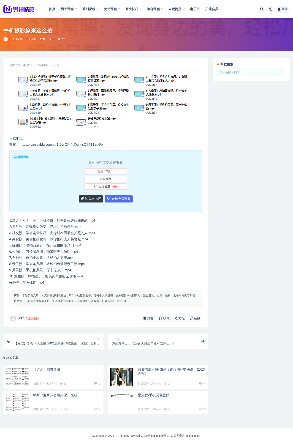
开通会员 (211, 9)
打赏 (150, 318)
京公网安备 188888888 (185, 435)
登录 (284, 9)
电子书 (195, 9)
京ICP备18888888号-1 (155, 435)
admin (28, 318)
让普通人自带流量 (46, 369)
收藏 (166, 318)
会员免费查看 (121, 198)
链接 (196, 318)
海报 (181, 318)
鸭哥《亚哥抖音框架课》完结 (55, 395)
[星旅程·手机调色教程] (121, 399)
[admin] (6, 39)
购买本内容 (92, 198)
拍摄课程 (17, 39)
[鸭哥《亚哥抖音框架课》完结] (17, 402)
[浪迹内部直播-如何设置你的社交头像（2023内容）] (121, 377)
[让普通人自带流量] (17, 377)
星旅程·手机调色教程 (153, 395)
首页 (52, 9)
